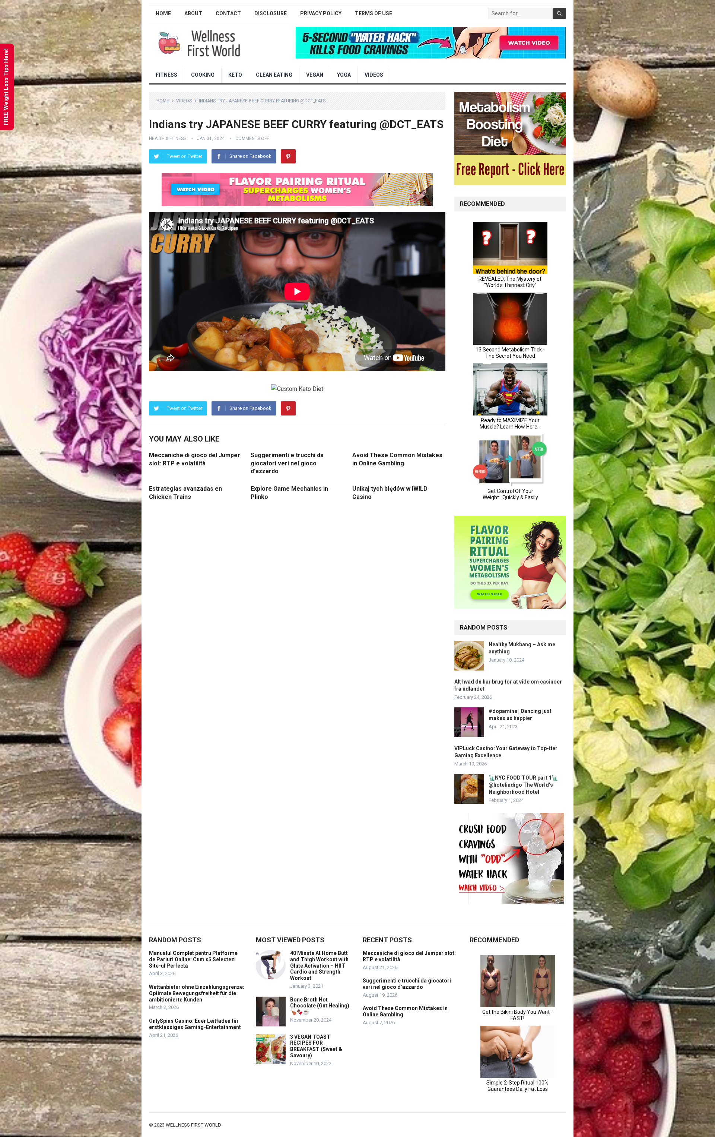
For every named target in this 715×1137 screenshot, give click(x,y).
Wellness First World (193, 1125)
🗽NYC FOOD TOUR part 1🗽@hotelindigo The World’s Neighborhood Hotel (523, 785)
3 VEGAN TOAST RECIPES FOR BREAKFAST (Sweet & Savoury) (316, 1046)
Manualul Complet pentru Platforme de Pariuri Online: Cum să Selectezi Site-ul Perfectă (193, 959)
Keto (235, 75)
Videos (374, 75)
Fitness (166, 75)
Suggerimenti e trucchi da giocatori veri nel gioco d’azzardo (287, 463)
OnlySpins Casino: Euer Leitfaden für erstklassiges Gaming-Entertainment (195, 1024)
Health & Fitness (167, 138)
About (193, 13)
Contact (228, 13)
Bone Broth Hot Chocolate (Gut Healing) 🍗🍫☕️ (319, 1006)
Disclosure (270, 13)
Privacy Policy (320, 13)
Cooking (202, 75)
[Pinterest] (288, 156)
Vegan (314, 75)
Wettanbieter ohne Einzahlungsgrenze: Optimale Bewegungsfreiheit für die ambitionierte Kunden (196, 993)
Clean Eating (274, 75)
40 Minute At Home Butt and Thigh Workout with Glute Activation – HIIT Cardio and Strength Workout (319, 965)
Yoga (344, 75)
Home (163, 13)
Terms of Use (373, 13)
